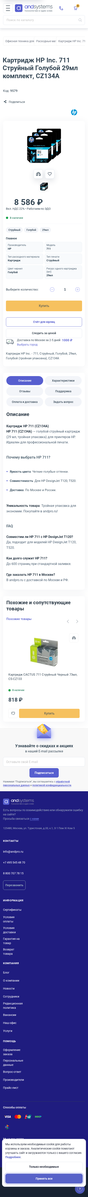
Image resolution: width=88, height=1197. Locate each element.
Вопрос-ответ (12, 1071)
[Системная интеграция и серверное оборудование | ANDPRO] (34, 8)
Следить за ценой (44, 333)
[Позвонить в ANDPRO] (61, 8)
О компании (11, 980)
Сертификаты (12, 909)
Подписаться (44, 773)
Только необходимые (44, 1166)
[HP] (74, 112)
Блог (6, 972)
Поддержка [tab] (63, 391)
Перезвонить (14, 885)
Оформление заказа (11, 1052)
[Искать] (80, 20)
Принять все (44, 1178)
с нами (34, 818)
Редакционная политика (13, 1005)
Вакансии (9, 1015)
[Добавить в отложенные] (49, 174)
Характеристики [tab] (63, 380)
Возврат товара (8, 951)
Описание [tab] (25, 380)
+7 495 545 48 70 (14, 862)
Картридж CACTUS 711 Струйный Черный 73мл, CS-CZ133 (42, 677)
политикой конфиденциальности (51, 785)
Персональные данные (13, 1062)
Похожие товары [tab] (19, 619)
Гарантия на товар (11, 941)
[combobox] (44, 20)
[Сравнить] (73, 637)
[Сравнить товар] (38, 174)
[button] (8, 8)
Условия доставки (9, 930)
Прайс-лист (10, 1087)
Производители (13, 1079)
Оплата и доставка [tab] (25, 402)
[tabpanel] (44, 498)
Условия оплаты (9, 919)
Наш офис (9, 1023)
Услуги (7, 1030)
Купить (44, 306)
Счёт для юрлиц (44, 321)
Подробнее (13, 1157)
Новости (9, 988)
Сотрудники (11, 996)
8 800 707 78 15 (13, 873)
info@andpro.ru (13, 851)
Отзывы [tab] (24, 391)
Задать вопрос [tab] (63, 402)
